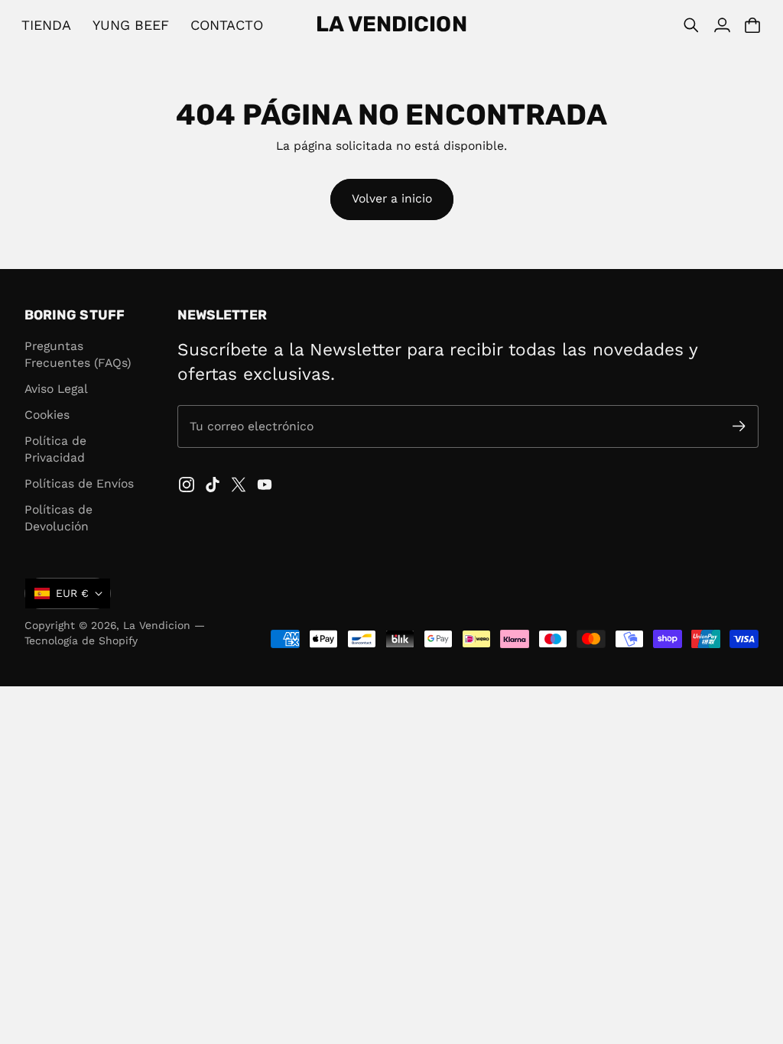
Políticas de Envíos (79, 483)
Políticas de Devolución (58, 517)
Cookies (47, 414)
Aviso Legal (56, 388)
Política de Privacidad (55, 449)
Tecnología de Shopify (81, 640)
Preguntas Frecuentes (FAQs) (77, 354)
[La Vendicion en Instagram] (186, 484)
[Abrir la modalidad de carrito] (752, 25)
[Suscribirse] (739, 426)
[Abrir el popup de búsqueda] (691, 25)
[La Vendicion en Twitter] (238, 484)
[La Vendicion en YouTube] (264, 484)
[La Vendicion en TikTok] (212, 484)
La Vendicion (156, 625)
